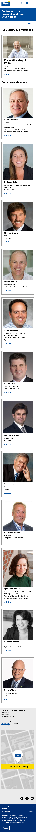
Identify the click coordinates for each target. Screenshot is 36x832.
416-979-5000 (6, 724)
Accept (5, 828)
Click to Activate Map (18, 767)
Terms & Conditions (8, 824)
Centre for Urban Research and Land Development (13, 14)
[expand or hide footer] (33, 807)
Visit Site (7, 74)
